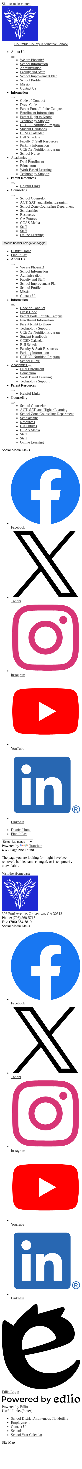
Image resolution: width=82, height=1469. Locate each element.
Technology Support (34, 121)
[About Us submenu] (13, 57)
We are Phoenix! (32, 60)
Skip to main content (16, 4)
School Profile (30, 80)
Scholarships (29, 210)
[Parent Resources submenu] (13, 183)
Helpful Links (30, 186)
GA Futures (28, 219)
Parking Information (34, 145)
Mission (25, 84)
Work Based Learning (36, 170)
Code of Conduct (32, 100)
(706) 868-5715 (24, 918)
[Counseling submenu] (13, 195)
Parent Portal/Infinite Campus (41, 109)
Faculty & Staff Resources (39, 141)
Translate (35, 846)
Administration (30, 68)
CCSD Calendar (32, 133)
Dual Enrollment (32, 162)
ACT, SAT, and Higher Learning (43, 202)
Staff (23, 227)
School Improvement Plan (38, 76)
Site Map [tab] (8, 1442)
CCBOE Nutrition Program (40, 125)
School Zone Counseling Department (47, 206)
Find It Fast (19, 255)
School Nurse (30, 153)
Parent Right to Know (36, 117)
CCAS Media (30, 223)
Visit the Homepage (16, 873)
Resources (27, 214)
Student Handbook (33, 129)
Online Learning (32, 235)
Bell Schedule (30, 137)
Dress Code (28, 105)
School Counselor (33, 198)
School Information (34, 64)
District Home (21, 251)
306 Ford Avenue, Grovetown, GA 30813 (32, 914)
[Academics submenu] (29, 158)
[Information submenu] (13, 97)
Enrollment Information (37, 113)
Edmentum (28, 166)
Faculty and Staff (32, 72)
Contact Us (28, 88)
